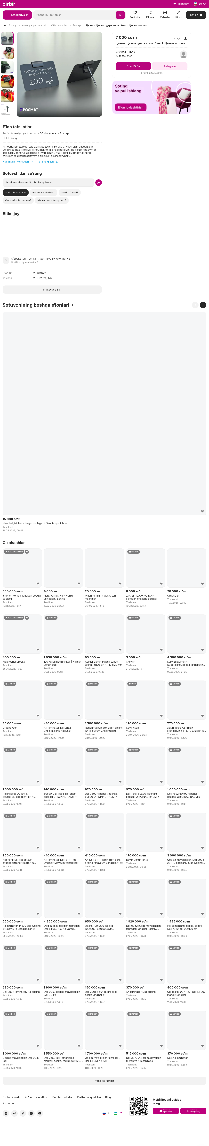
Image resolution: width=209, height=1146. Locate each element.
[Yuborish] (98, 182)
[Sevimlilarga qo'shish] (178, 38)
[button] (135, 15)
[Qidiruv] (120, 15)
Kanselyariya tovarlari (23, 133)
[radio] (16, 192)
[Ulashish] (185, 38)
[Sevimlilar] (135, 13)
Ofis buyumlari (48, 133)
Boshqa (64, 133)
